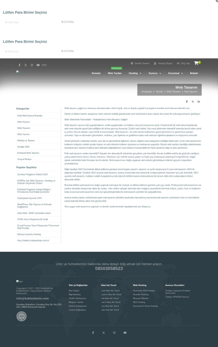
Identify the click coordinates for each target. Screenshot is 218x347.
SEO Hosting (139, 302)
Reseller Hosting (140, 294)
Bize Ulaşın (74, 290)
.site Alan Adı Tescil (110, 310)
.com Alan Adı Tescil (110, 290)
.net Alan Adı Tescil (109, 298)
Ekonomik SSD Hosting (144, 290)
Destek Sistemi (141, 63)
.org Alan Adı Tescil (110, 306)
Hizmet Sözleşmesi (78, 306)
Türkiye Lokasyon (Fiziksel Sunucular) (177, 291)
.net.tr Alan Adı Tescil (110, 302)
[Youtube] (38, 65)
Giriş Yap (185, 63)
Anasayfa (147, 91)
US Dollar (68, 22)
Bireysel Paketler (141, 298)
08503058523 (109, 268)
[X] (26, 65)
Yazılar (159, 91)
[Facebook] (19, 65)
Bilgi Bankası (75, 294)
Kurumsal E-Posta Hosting (145, 306)
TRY (44, 65)
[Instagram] (32, 65)
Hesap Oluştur (165, 63)
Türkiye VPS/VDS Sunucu (177, 297)
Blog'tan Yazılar (76, 302)
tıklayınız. (146, 206)
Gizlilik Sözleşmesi (77, 298)
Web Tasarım (173, 91)
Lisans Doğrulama (77, 310)
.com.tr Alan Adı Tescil (111, 294)
